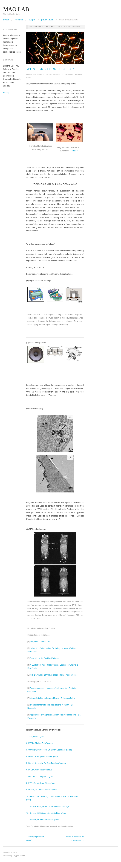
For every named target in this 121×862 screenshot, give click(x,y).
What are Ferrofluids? (69, 19)
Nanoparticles (55, 826)
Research (19, 19)
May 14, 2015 (43, 74)
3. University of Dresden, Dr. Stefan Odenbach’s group (49, 749)
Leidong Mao (31, 74)
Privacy (6, 92)
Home (6, 19)
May (53, 26)
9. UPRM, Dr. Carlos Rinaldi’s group (41, 789)
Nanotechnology (67, 826)
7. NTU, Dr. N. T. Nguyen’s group (40, 776)
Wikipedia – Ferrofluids (39, 641)
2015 (46, 26)
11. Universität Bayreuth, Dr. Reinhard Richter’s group (49, 806)
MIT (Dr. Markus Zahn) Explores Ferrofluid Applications (53, 674)
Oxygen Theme (19, 855)
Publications (47, 19)
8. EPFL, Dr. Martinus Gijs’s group (40, 783)
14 (59, 26)
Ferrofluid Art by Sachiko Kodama (44, 658)
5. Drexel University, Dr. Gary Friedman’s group (46, 763)
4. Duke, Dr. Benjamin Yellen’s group (42, 756)
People (32, 19)
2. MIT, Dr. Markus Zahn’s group (39, 743)
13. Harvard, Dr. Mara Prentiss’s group (42, 819)
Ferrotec (74, 150)
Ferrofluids (69, 74)
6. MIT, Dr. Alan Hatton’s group (39, 769)
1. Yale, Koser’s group (35, 736)
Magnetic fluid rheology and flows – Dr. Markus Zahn (52, 698)
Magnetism (44, 826)
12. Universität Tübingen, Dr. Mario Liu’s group (46, 812)
